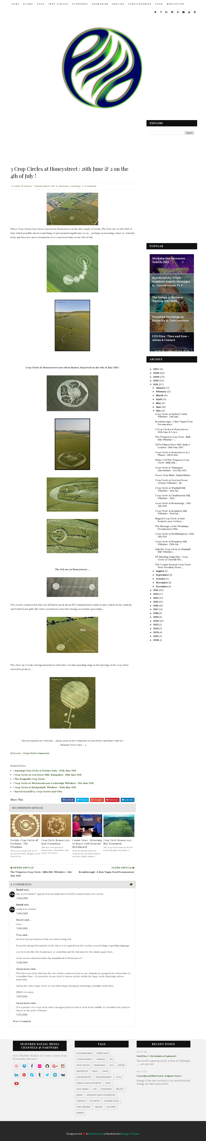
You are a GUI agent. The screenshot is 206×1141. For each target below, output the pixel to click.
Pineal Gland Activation (88, 1083)
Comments (90, 186)
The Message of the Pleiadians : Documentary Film (172, 527)
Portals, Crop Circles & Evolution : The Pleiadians (24, 844)
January (161, 387)
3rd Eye (119, 1089)
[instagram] (172, 12)
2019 (156, 617)
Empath (80, 1113)
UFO (111, 1059)
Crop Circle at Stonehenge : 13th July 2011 (173, 504)
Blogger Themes (130, 1133)
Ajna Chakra (82, 1089)
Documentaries (84, 1053)
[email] (183, 12)
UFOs (40, 4)
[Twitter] (81, 1128)
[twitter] (155, 12)
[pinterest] (194, 12)
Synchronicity (83, 1077)
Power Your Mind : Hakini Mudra (172, 475)
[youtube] (189, 12)
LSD (95, 1089)
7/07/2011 (21, 996)
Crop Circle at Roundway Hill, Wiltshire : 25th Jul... (171, 543)
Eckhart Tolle (111, 1101)
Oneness (100, 1059)
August (160, 571)
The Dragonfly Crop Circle (29, 779)
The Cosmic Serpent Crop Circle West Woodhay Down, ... (173, 566)
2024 (156, 632)
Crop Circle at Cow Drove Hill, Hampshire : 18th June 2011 (48, 774)
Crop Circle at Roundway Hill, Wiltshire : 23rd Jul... (171, 512)
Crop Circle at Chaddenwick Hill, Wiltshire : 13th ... (172, 497)
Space (95, 1071)
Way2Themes (96, 1133)
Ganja (105, 1071)
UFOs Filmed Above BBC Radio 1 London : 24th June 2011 (172, 446)
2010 (156, 380)
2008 (156, 373)
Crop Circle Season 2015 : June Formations (56, 842)
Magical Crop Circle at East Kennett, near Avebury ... (170, 520)
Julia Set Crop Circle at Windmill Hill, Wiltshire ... (172, 550)
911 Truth (95, 1101)
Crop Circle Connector (36, 753)
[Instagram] (100, 1128)
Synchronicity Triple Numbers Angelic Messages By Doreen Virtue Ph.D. (171, 281)
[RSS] (106, 1128)
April (159, 399)
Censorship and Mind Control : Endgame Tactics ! (159, 1076)
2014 (156, 597)
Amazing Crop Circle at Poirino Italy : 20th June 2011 (45, 770)
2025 (156, 636)
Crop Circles (58, 4)
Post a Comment (22, 1021)
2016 (156, 605)
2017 (156, 609)
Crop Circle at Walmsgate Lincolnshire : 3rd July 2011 (170, 469)
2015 (156, 601)
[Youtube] (118, 1128)
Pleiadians (106, 1089)
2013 (156, 594)
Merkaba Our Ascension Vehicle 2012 (168, 260)
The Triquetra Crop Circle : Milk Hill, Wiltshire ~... (173, 438)
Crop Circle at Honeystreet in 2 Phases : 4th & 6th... (172, 454)
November (162, 582)
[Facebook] (87, 1128)
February (161, 391)
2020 (156, 620)
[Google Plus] (93, 1128)
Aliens (28, 4)
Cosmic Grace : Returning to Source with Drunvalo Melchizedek (87, 844)
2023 (156, 628)
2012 (156, 590)
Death (79, 1095)
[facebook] (161, 12)
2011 (156, 384)
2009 (156, 376)
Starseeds (80, 4)
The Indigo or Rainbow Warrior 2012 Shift (167, 299)
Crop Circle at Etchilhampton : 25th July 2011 (174, 535)
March (160, 395)
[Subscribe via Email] (112, 1128)
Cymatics (81, 1101)
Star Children (83, 1107)
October (161, 578)
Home (15, 4)
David (19, 889)
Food (108, 1083)
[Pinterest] (125, 1128)
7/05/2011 (22, 928)
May (159, 403)
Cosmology (75, 186)
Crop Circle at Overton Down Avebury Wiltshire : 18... (171, 481)
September (162, 574)
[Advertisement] (72, 142)
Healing (118, 4)
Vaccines (111, 1107)
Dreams (98, 1107)
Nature (121, 1065)
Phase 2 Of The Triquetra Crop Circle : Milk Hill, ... (172, 461)
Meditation (175, 4)
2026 (156, 640)
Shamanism (100, 4)
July (158, 410)
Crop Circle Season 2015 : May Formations (118, 842)
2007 (156, 369)
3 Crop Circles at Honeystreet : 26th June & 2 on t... (172, 431)
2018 (156, 613)
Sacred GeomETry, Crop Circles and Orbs (38, 791)
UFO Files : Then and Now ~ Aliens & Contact (170, 338)
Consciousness (140, 4)
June (159, 406)
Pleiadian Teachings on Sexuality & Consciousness (170, 318)
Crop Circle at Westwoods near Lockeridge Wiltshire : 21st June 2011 (54, 783)
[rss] (177, 12)
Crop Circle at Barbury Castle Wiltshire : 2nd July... (171, 415)
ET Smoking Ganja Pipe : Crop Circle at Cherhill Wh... (171, 558)
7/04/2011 (22, 898)
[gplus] (166, 12)
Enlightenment (104, 1077)
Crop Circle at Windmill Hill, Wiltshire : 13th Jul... (170, 489)
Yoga (159, 4)
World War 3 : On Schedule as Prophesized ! (157, 1056)
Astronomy (64, 186)
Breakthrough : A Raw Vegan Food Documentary (173, 423)
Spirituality (102, 1053)
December (162, 586)
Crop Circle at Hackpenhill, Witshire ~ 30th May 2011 (45, 787)
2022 (156, 624)
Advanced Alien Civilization (101, 1095)
